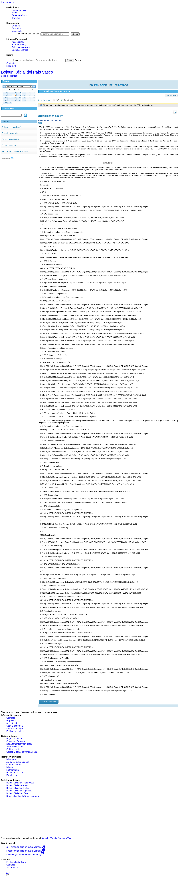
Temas (15, 13)
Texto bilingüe (69, 100)
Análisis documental (48, 702)
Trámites (16, 18)
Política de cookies (21, 47)
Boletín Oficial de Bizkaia (18, 788)
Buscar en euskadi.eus (28, 34)
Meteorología (12, 770)
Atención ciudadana (15, 746)
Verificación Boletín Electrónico (15, 151)
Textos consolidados (10, 139)
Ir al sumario (171, 95)
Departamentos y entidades (19, 744)
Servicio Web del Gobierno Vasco (57, 838)
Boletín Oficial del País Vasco (27, 72)
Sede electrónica (9, 76)
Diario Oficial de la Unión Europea (22, 796)
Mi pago (10, 767)
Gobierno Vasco (19, 15)
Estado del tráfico (14, 772)
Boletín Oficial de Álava (17, 785)
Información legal (20, 44)
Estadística (11, 775)
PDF (57, 100)
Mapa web (17, 31)
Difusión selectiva (9, 145)
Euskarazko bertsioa (16, 862)
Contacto (16, 26)
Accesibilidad (18, 42)
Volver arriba (12, 867)
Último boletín (5, 158)
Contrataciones (13, 765)
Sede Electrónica (20, 50)
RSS (14, 158)
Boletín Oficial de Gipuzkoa (19, 791)
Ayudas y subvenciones (17, 762)
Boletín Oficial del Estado (18, 793)
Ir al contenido (7, 2)
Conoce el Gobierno (15, 741)
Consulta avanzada (10, 133)
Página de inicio (19, 10)
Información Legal (14, 728)
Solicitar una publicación (12, 127)
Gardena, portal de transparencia (21, 752)
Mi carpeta (11, 66)
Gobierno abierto (14, 749)
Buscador (16, 28)
